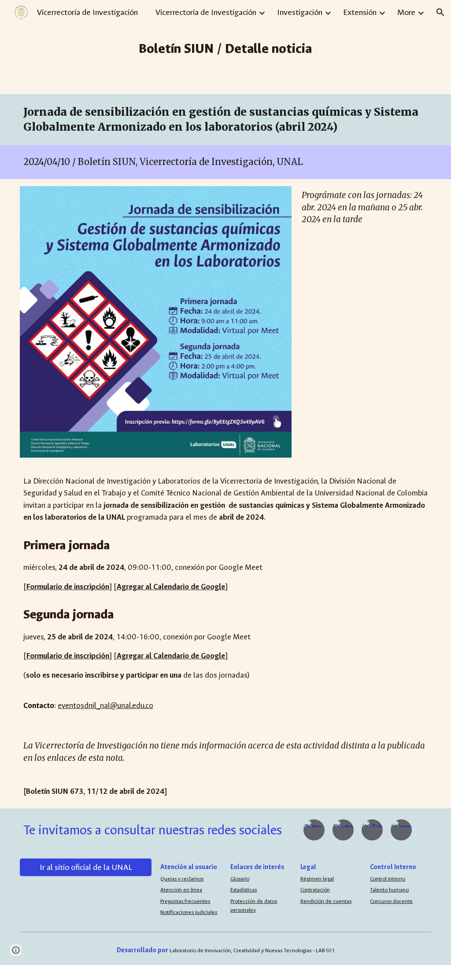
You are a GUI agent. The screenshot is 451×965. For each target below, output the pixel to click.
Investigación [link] (299, 12)
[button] (440, 12)
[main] (226, 47)
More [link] (406, 12)
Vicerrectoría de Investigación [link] (205, 12)
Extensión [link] (360, 12)
